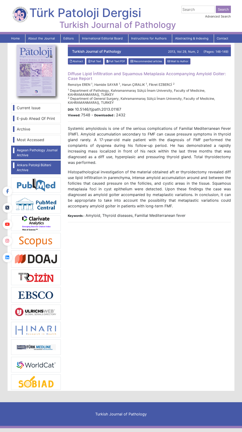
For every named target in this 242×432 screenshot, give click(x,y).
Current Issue (28, 107)
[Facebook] (7, 191)
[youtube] (7, 224)
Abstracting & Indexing (191, 38)
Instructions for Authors (149, 38)
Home (15, 38)
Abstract (77, 61)
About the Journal (41, 38)
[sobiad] (36, 381)
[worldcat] (36, 364)
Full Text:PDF (116, 61)
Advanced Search (218, 16)
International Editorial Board (102, 38)
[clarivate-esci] (36, 222)
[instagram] (7, 241)
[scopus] (36, 240)
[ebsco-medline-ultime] (36, 294)
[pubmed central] (36, 203)
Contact (222, 38)
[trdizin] (36, 277)
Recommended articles (147, 61)
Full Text (95, 61)
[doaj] (36, 258)
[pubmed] (36, 184)
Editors (68, 38)
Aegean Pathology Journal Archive (37, 152)
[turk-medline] (36, 346)
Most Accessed (30, 139)
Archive (23, 129)
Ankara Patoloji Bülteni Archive (34, 167)
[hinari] (36, 329)
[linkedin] (7, 257)
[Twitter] (7, 208)
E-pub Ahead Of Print (36, 118)
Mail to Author (179, 61)
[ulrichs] (36, 312)
